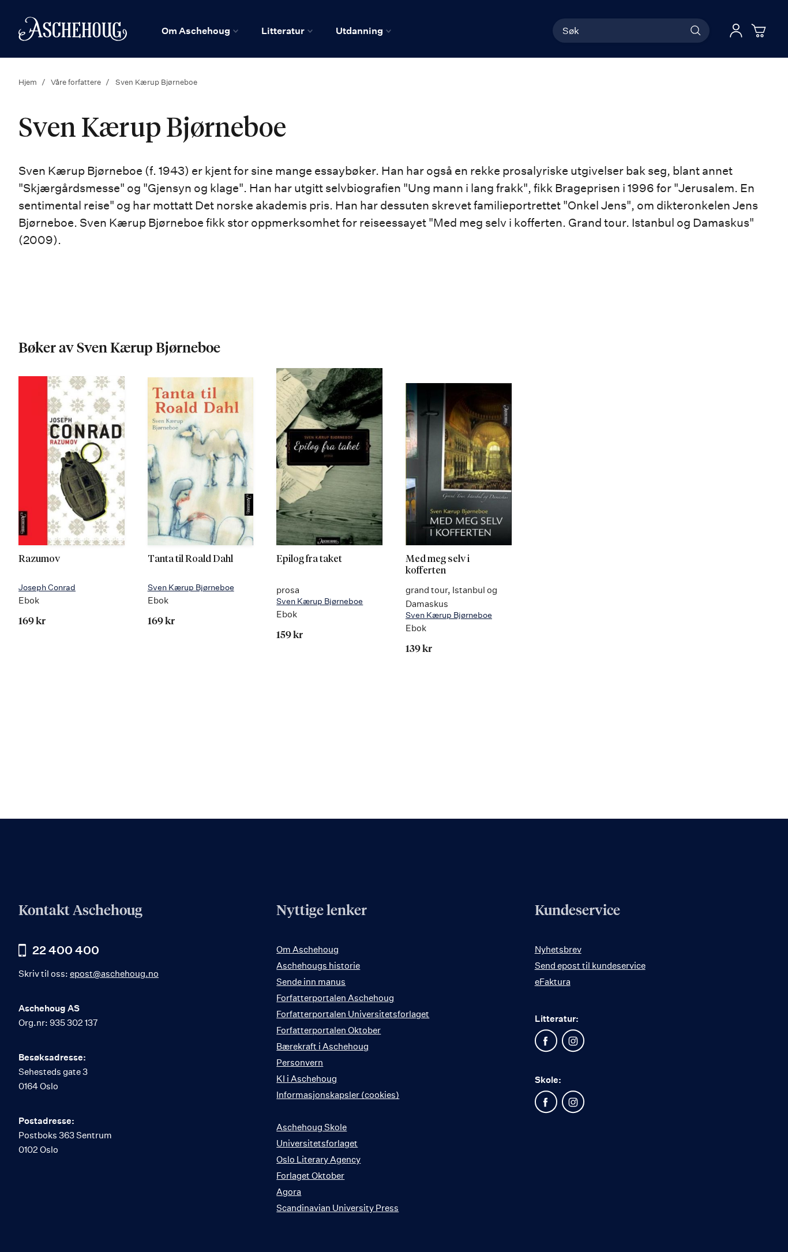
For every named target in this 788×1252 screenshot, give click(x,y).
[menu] (276, 30)
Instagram (573, 1040)
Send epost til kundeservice (590, 965)
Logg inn (736, 30)
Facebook (546, 1040)
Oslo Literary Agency (318, 1159)
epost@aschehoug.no (114, 973)
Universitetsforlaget (317, 1143)
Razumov (39, 559)
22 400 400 (65, 950)
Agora (288, 1191)
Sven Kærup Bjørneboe (191, 587)
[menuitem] (200, 30)
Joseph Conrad (47, 587)
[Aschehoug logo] (72, 29)
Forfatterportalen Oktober (328, 1030)
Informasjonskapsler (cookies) (337, 1094)
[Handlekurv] (760, 30)
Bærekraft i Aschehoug (322, 1046)
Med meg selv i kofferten (438, 565)
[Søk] (695, 30)
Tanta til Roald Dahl (190, 559)
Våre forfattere (77, 82)
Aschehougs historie (318, 965)
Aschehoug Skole (311, 1127)
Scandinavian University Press (337, 1207)
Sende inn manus (311, 981)
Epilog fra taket (309, 559)
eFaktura (553, 981)
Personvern (299, 1062)
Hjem (28, 82)
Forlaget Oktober (310, 1175)
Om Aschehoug (307, 949)
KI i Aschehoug (306, 1078)
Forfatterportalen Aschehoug (335, 997)
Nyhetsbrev (558, 949)
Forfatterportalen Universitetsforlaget (352, 1014)
